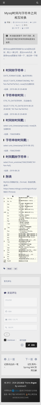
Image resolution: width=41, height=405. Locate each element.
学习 (25, 25)
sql (15, 269)
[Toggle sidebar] (3, 3)
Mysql (9, 269)
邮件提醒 (23, 340)
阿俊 (8, 22)
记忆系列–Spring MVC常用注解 (30, 367)
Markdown (11, 340)
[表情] (22, 345)
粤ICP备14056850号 (16, 394)
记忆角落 (20, 383)
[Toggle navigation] (37, 3)
